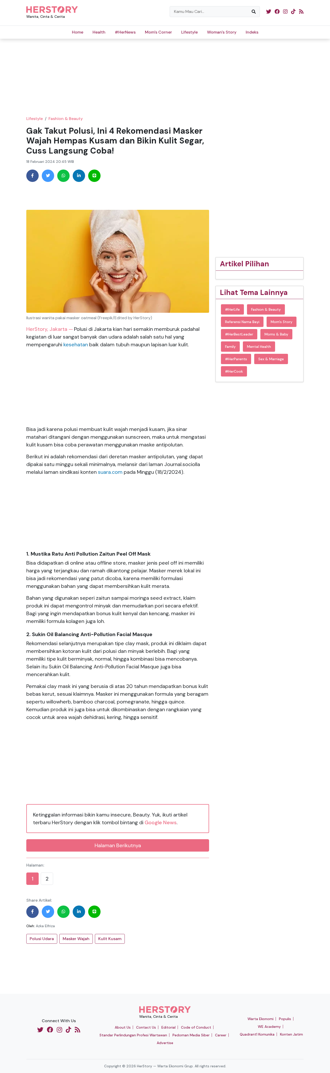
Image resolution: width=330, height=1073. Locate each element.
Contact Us (146, 1027)
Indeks (252, 32)
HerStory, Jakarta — (49, 329)
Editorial (168, 1027)
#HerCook (234, 371)
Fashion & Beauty (65, 118)
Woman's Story (221, 32)
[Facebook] (32, 176)
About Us (123, 1027)
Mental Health (259, 346)
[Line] (94, 176)
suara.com (110, 472)
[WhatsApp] (63, 176)
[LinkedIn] (79, 176)
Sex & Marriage (271, 359)
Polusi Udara (42, 938)
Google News (161, 822)
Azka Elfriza (45, 926)
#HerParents (236, 359)
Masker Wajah (76, 938)
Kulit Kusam (109, 938)
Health (99, 32)
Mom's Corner (158, 32)
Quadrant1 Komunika (257, 1034)
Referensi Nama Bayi (242, 321)
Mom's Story (281, 321)
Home (77, 32)
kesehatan (75, 344)
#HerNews (125, 32)
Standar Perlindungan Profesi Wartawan (133, 1035)
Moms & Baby (276, 334)
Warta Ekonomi (261, 1018)
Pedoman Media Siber (191, 1035)
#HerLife (232, 309)
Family (230, 346)
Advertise (165, 1042)
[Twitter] (48, 176)
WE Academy (269, 1026)
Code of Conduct (196, 1027)
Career (220, 1035)
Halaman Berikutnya (118, 845)
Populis (285, 1018)
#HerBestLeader (239, 334)
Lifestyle (189, 32)
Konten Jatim (291, 1034)
